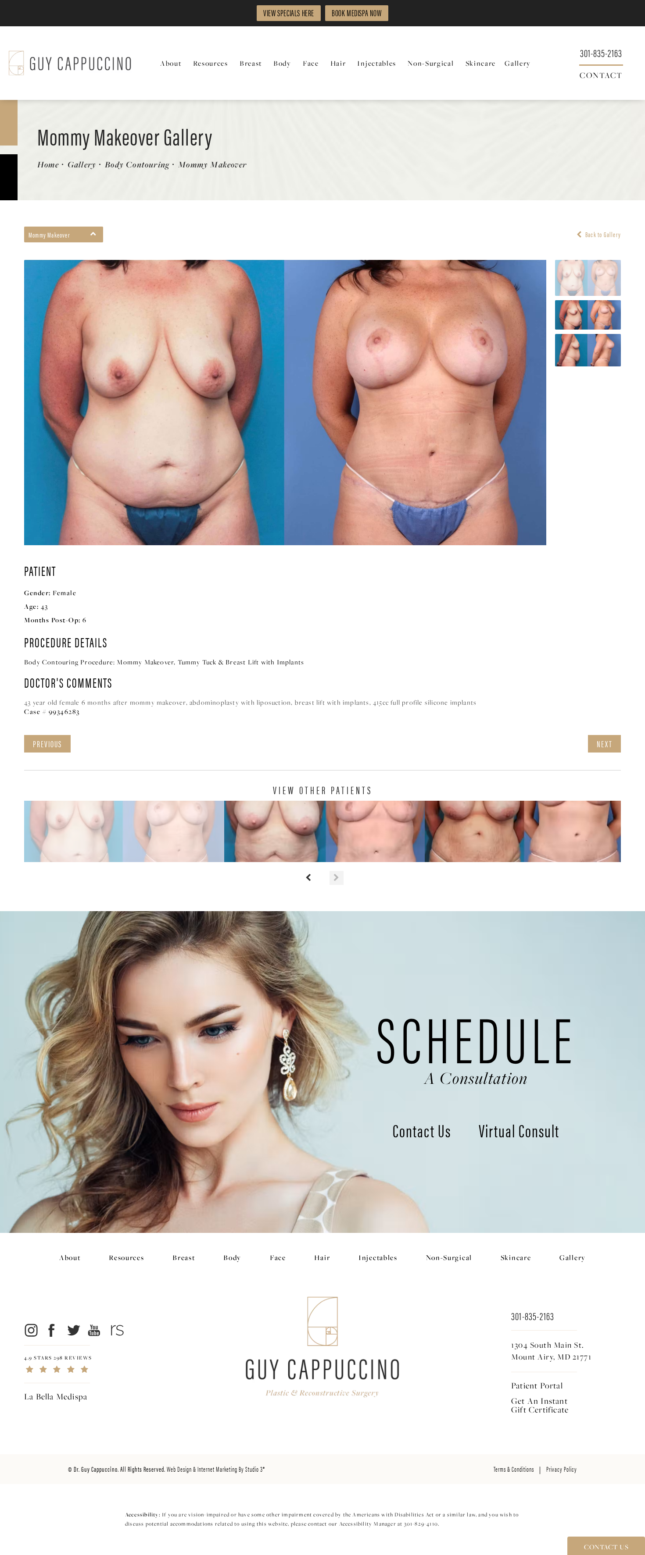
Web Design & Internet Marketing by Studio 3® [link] (216, 1469)
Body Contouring (137, 164)
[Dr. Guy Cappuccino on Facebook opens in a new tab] (52, 1330)
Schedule (476, 1044)
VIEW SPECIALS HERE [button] (288, 12)
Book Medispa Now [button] (357, 12)
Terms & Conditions (514, 1469)
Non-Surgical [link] (431, 63)
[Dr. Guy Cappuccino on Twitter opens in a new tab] (73, 1330)
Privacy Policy (561, 1469)
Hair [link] (338, 63)
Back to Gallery (602, 234)
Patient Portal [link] (537, 1385)
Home (48, 164)
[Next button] (337, 878)
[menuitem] (172, 63)
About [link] (171, 63)
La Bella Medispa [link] (55, 1396)
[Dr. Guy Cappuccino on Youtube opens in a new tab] (95, 1330)
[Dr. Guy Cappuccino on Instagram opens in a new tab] (30, 1330)
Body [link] (282, 63)
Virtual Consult (519, 1132)
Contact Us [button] (606, 1546)
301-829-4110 (421, 1523)
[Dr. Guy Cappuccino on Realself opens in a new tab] (116, 1330)
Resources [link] (210, 63)
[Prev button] (308, 878)
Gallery (82, 164)
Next (604, 743)
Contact (601, 74)
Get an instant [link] (540, 1405)
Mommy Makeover (212, 164)
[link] (601, 52)
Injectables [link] (376, 63)
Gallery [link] (518, 63)
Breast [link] (251, 63)
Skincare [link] (481, 63)
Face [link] (311, 63)
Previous (47, 743)
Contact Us (422, 1132)
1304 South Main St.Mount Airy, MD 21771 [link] (551, 1350)
